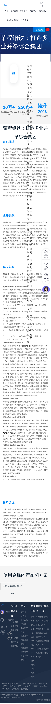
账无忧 (20, 686)
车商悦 (12, 686)
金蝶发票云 (43, 684)
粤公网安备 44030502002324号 (12, 697)
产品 (6, 11)
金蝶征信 (24, 689)
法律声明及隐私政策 (43, 700)
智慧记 (27, 686)
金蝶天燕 (43, 686)
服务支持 (42, 11)
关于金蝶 (24, 20)
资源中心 (33, 11)
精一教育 (5, 689)
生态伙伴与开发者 (12, 20)
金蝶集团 (5, 684)
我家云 (35, 686)
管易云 (5, 686)
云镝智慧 (15, 689)
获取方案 (39, 30)
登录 (41, 3)
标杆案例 (23, 11)
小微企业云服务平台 (28, 684)
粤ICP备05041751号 (35, 695)
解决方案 (14, 11)
